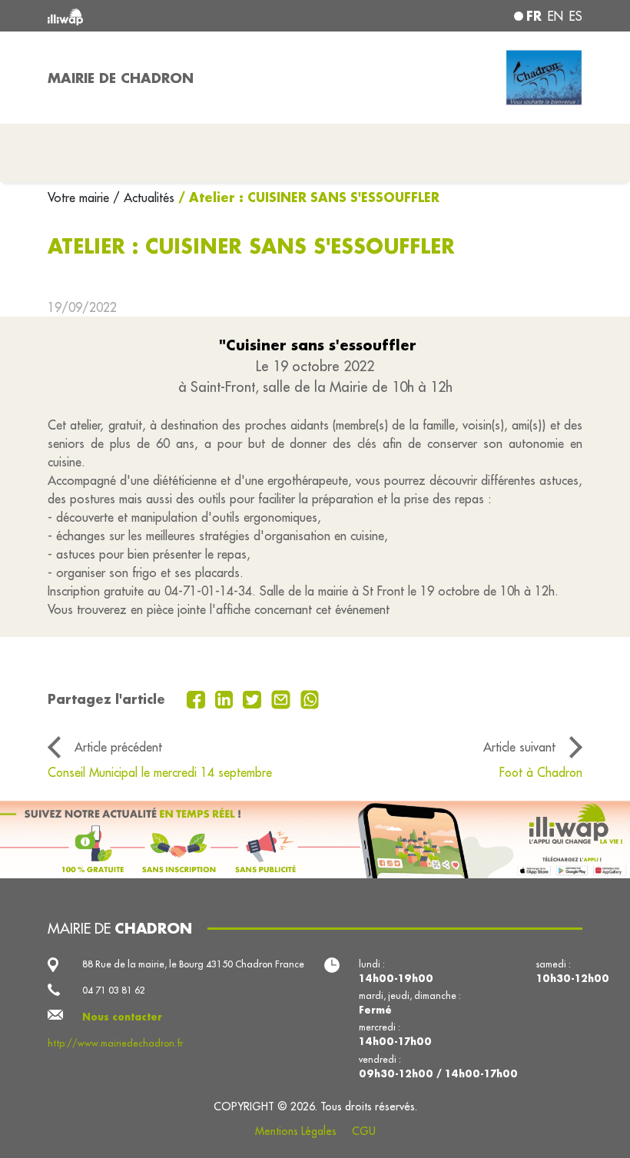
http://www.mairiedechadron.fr (115, 1043)
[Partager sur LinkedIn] (226, 698)
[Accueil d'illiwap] (153, 16)
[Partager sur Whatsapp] (310, 698)
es (575, 16)
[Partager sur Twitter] (254, 698)
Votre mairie (80, 197)
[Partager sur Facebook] (198, 698)
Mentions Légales (296, 1131)
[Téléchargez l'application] (315, 839)
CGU (364, 1131)
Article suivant (519, 747)
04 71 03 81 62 (113, 990)
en (555, 16)
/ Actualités (143, 197)
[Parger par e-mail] (282, 698)
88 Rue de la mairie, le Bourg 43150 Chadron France (193, 964)
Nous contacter (122, 1016)
